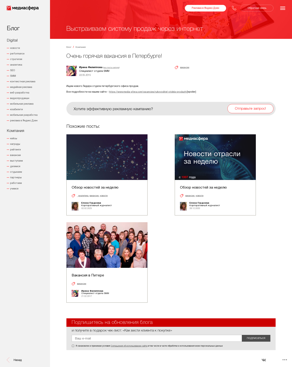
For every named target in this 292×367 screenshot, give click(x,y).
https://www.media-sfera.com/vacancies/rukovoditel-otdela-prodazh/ (148, 92)
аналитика (83, 196)
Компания (81, 47)
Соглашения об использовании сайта (129, 346)
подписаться (256, 338)
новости (104, 196)
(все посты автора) (111, 67)
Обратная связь (257, 8)
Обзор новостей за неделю (95, 187)
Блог (68, 47)
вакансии (184, 67)
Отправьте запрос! (250, 108)
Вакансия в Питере (88, 275)
